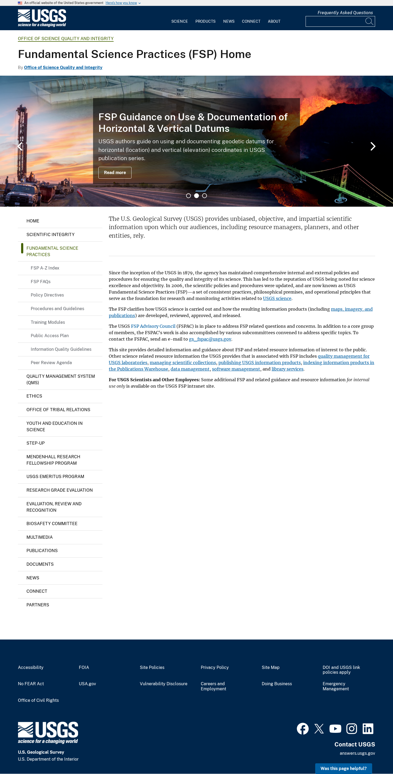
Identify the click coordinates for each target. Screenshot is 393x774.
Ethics (34, 396)
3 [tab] (204, 195)
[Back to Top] (373, 754)
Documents (40, 564)
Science (179, 21)
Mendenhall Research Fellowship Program (53, 460)
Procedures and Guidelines (57, 308)
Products (205, 21)
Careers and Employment (213, 686)
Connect (251, 21)
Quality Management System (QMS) (60, 379)
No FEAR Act (31, 683)
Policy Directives (47, 295)
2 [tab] (196, 195)
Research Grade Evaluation (59, 490)
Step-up (35, 443)
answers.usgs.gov (357, 753)
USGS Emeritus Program (55, 476)
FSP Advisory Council (153, 326)
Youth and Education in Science (54, 426)
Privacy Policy (215, 667)
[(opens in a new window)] (303, 728)
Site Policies (152, 667)
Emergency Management (336, 686)
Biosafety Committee (52, 523)
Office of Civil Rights (38, 700)
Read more (115, 172)
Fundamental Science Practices (52, 251)
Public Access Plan (50, 335)
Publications (42, 550)
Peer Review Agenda (51, 362)
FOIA (84, 667)
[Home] (42, 25)
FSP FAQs (41, 281)
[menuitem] (180, 18)
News (228, 21)
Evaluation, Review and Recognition (54, 507)
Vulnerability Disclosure (163, 683)
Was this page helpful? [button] (344, 768)
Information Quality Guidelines (61, 349)
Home (32, 221)
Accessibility (31, 667)
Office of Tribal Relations (58, 409)
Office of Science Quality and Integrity (66, 38)
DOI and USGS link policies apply (341, 670)
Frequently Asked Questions (345, 12)
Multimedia (39, 537)
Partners (37, 604)
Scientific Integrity (50, 234)
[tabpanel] (196, 141)
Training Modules (48, 322)
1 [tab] (188, 195)
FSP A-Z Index (45, 268)
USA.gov (87, 683)
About (274, 21)
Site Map (271, 667)
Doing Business (277, 683)
